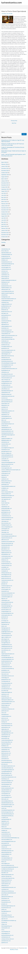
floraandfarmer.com (5, 370)
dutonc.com (4, 626)
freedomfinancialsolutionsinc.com (8, 777)
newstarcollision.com (6, 444)
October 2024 (4, 187)
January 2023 (4, 230)
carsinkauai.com (5, 889)
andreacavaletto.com (6, 493)
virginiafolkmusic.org (5, 471)
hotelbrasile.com (5, 341)
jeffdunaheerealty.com (6, 773)
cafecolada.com (4, 521)
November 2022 (4, 234)
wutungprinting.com (5, 642)
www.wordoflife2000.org (6, 399)
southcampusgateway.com (7, 331)
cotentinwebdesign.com (6, 352)
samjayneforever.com (6, 881)
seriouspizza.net (4, 714)
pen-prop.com (4, 764)
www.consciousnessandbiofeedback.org (10, 837)
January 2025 (4, 180)
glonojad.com (4, 583)
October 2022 (4, 236)
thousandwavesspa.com (6, 683)
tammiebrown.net (5, 624)
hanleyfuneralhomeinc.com (7, 431)
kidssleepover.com (5, 282)
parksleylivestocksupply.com (7, 495)
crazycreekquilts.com (6, 558)
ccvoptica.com (4, 817)
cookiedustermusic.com (6, 666)
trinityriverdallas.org (5, 482)
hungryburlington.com (6, 611)
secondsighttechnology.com (7, 447)
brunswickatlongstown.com (7, 613)
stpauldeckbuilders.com (6, 789)
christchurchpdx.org (5, 561)
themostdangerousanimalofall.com (9, 536)
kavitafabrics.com (5, 670)
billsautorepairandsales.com (7, 874)
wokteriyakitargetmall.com (7, 455)
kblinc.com (3, 420)
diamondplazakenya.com (6, 870)
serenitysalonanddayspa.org (7, 263)
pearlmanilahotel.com (6, 315)
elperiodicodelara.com (6, 252)
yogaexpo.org (4, 490)
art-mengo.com (4, 620)
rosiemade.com (4, 425)
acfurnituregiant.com (6, 267)
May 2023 (3, 222)
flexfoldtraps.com (5, 778)
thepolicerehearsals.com (6, 537)
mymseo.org (4, 922)
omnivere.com (4, 271)
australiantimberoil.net (6, 359)
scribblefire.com (4, 488)
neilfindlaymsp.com (5, 686)
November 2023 (5, 209)
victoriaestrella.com (5, 681)
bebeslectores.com (5, 357)
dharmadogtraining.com (6, 926)
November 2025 (4, 170)
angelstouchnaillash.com (6, 438)
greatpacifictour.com (6, 679)
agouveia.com (4, 918)
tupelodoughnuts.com (6, 427)
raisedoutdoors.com (5, 392)
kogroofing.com (4, 322)
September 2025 (5, 174)
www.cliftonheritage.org (6, 806)
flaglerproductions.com (6, 552)
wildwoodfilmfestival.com (6, 337)
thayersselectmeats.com (6, 725)
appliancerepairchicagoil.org (7, 293)
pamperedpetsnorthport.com (7, 423)
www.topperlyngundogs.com (7, 769)
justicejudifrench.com (6, 604)
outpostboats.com (5, 506)
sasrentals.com (4, 445)
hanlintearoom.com (5, 900)
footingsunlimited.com (6, 791)
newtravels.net (4, 283)
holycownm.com (5, 674)
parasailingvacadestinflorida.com (8, 892)
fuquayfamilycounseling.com (7, 916)
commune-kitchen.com (6, 565)
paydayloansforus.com (6, 285)
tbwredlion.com (4, 872)
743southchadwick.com (6, 377)
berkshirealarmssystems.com (7, 410)
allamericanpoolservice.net (7, 464)
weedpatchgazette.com (6, 418)
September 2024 (5, 189)
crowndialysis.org (5, 460)
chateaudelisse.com (5, 333)
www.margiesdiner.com (6, 797)
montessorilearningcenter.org (7, 878)
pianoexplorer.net (5, 843)
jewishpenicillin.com (5, 466)
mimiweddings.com (5, 933)
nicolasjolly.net (4, 571)
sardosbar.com (4, 407)
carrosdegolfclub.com (6, 366)
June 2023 (3, 220)
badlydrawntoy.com (5, 751)
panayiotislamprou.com (6, 330)
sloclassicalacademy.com (7, 545)
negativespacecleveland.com (7, 653)
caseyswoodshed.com (6, 703)
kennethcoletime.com (6, 609)
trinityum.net (4, 846)
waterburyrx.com (5, 694)
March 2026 (4, 162)
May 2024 (3, 197)
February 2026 (4, 164)
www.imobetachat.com (6, 747)
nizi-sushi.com (4, 618)
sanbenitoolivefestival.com (7, 517)
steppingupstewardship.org (7, 815)
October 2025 (4, 172)
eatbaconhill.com (5, 278)
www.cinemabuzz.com (6, 828)
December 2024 (5, 182)
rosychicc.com (4, 504)
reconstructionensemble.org (7, 668)
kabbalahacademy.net (6, 440)
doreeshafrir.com (5, 591)
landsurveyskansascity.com (7, 788)
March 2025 (4, 178)
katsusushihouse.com (6, 576)
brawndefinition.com (5, 554)
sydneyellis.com (4, 458)
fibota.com (3, 861)
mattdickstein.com (5, 749)
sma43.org (3, 808)
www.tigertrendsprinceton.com (8, 765)
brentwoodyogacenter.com (7, 812)
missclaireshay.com (5, 249)
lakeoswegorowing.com (6, 915)
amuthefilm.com (4, 567)
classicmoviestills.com (6, 519)
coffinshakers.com (5, 600)
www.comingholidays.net (6, 526)
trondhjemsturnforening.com (7, 869)
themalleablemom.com (6, 607)
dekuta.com (4, 826)
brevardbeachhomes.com (7, 374)
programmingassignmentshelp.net (8, 280)
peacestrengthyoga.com (6, 775)
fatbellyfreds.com (5, 856)
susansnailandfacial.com (6, 762)
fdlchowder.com (4, 799)
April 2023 (3, 224)
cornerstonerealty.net (6, 835)
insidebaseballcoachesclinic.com (8, 887)
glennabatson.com (5, 548)
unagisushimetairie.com (6, 304)
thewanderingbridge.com (6, 605)
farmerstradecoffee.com (6, 742)
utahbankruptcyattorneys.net (7, 396)
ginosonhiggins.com (5, 640)
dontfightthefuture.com (6, 383)
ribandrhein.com (4, 475)
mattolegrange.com (5, 629)
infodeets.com (4, 260)
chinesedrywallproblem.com (7, 659)
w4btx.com (3, 436)
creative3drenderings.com (7, 740)
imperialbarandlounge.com (7, 390)
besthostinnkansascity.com (7, 935)
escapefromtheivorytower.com (8, 375)
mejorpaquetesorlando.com (7, 433)
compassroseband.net (6, 716)
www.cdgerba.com (5, 863)
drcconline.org (4, 690)
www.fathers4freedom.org (7, 767)
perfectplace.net (5, 484)
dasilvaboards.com (5, 547)
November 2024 (5, 185)
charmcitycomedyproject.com (8, 593)
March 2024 (4, 201)
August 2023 (4, 216)
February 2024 (4, 203)
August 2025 (4, 176)
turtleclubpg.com (5, 677)
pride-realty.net (4, 894)
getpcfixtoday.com (5, 307)
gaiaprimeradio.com (5, 622)
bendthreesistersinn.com (6, 661)
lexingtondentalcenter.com (7, 456)
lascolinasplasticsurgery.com (7, 804)
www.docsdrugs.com (6, 795)
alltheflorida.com (5, 885)
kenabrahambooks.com (6, 563)
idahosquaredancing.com (6, 401)
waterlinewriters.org (5, 734)
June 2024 (3, 195)
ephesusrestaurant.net (6, 852)
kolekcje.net (4, 477)
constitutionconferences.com (7, 709)
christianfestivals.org (6, 633)
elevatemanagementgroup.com (8, 905)
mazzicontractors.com (6, 848)
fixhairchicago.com (5, 705)
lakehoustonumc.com (6, 753)
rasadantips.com (5, 272)
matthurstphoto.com (5, 883)
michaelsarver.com (5, 449)
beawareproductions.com (7, 594)
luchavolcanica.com (11, 2)
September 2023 (5, 214)
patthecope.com (5, 710)
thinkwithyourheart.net (6, 394)
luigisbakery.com (5, 821)
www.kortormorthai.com (6, 782)
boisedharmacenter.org (6, 497)
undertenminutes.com (6, 269)
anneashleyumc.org (5, 786)
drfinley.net (3, 909)
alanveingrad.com (5, 639)
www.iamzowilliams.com (6, 839)
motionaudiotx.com (5, 927)
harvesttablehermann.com (7, 364)
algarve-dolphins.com (6, 637)
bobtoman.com (4, 318)
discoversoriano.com (6, 523)
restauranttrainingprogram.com (8, 462)
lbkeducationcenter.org (6, 480)
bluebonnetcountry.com (6, 311)
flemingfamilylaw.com (6, 911)
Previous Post (14, 120)
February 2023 (4, 228)
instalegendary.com (5, 296)
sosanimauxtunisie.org (6, 320)
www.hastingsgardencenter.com (8, 841)
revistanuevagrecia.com (6, 585)
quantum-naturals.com (6, 876)
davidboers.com (4, 745)
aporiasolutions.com (5, 727)
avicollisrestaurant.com (6, 688)
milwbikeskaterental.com (6, 646)
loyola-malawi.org (5, 502)
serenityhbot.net (5, 758)
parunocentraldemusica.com (7, 865)
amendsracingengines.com (7, 780)
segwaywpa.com (5, 729)
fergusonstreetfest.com (6, 880)
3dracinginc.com (5, 532)
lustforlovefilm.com (5, 569)
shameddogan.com (5, 736)
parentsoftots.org (5, 738)
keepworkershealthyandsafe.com (8, 298)
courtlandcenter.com (6, 685)
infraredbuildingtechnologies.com (8, 363)
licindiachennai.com (5, 256)
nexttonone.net (4, 756)
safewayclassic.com (5, 289)
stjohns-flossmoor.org (6, 662)
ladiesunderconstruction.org (7, 355)
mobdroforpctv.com (5, 513)
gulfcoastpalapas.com (6, 731)
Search (3, 132)
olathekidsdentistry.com (6, 429)
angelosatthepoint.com (6, 697)
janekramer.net (4, 616)
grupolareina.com (5, 348)
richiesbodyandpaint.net (6, 254)
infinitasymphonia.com (6, 572)
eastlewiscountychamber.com (8, 541)
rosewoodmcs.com (5, 832)
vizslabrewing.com (5, 412)
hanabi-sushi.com (5, 823)
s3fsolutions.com (5, 372)
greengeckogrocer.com (6, 451)
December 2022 (4, 232)
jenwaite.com (4, 904)
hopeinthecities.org (5, 510)
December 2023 (5, 207)
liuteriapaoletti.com (5, 655)
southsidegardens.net (6, 845)
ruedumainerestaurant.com (7, 580)
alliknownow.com (5, 539)
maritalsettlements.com (6, 644)
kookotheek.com (5, 328)
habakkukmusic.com (5, 754)
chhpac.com (4, 924)
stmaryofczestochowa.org (7, 602)
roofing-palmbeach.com (6, 381)
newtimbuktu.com (5, 274)
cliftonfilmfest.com (5, 388)
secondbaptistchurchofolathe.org (8, 920)
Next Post (14, 123)
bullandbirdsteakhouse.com (7, 802)
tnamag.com (4, 721)
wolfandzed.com (5, 824)
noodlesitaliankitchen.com (7, 300)
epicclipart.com (4, 313)
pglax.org (3, 651)
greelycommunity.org (6, 578)
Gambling (4, 13)
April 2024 (3, 199)
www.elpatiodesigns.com (6, 857)
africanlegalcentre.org (6, 574)
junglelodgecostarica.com (7, 631)
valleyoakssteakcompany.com (8, 701)
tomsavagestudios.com (6, 467)
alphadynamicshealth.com (7, 896)
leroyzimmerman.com (6, 907)
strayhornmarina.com (6, 550)
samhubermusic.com (6, 940)
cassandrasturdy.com (6, 515)
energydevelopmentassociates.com (9, 368)
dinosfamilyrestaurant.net (7, 361)
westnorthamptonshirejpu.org (7, 339)
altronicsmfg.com (5, 276)
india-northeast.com (5, 379)
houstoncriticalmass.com (6, 534)
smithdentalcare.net (5, 937)
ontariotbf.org (4, 295)
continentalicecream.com (7, 556)
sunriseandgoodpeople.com (7, 657)
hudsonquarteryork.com (6, 859)
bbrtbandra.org (4, 309)
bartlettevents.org (5, 344)
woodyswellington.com (6, 854)
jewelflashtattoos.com (6, 306)
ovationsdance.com (5, 473)
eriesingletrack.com (5, 421)
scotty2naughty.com (6, 589)
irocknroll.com (4, 398)
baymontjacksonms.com (6, 648)
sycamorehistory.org (5, 834)
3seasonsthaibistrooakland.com (8, 486)
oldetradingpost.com (5, 353)
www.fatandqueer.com (6, 784)
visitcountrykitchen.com (6, 635)
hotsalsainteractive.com (6, 261)
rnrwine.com (4, 913)
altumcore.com (4, 718)
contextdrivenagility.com (6, 596)
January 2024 (4, 205)
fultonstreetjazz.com (5, 342)
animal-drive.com (5, 720)
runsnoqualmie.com (5, 793)
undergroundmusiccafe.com (7, 938)
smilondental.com (5, 442)
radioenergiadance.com (6, 326)
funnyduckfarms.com (6, 902)
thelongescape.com (5, 628)
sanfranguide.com (5, 528)
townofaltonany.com (5, 650)
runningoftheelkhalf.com (6, 771)
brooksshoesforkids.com (6, 723)
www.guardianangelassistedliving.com (9, 867)
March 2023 (4, 226)
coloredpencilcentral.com (7, 387)
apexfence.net (4, 942)
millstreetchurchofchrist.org (7, 891)
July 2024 (3, 193)
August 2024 (4, 191)
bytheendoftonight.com (6, 508)
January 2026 (4, 166)
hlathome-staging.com (6, 453)
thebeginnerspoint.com (6, 524)
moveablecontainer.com (6, 346)
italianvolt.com (4, 409)
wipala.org (3, 501)
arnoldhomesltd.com (5, 385)
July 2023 (3, 218)
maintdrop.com (4, 317)
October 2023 (4, 211)
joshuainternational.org (6, 760)
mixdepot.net (4, 830)
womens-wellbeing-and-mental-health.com (10, 469)
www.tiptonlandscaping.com (7, 813)
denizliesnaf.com (5, 707)
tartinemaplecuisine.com (6, 615)
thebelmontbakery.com (6, 287)
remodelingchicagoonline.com (7, 810)
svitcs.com (3, 712)
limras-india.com (5, 250)
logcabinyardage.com (6, 743)
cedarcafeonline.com (6, 265)
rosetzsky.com (4, 582)
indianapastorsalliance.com (7, 699)
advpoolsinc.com (5, 696)
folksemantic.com (5, 405)
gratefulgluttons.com (6, 512)
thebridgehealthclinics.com (7, 732)
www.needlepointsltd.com (7, 801)
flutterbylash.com (5, 898)
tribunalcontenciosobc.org (7, 543)
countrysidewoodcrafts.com (7, 291)
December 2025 (4, 168)
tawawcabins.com (5, 403)
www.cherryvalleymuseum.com (8, 350)
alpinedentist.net (5, 324)
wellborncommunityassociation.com (9, 335)
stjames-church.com (5, 587)
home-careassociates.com (7, 491)
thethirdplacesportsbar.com (7, 850)
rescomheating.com (5, 931)
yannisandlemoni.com (6, 416)
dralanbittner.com (5, 414)
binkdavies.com (4, 559)
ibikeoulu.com (4, 598)
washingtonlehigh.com (6, 819)
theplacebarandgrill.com (6, 692)
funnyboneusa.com (5, 664)
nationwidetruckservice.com (7, 675)
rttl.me (2, 929)
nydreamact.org (4, 302)
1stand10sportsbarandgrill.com (8, 434)
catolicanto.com (4, 479)
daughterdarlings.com (6, 258)
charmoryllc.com (5, 530)
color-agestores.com (5, 499)
